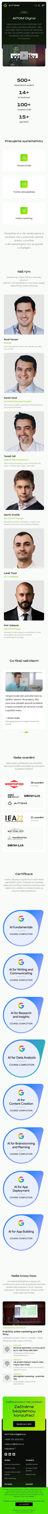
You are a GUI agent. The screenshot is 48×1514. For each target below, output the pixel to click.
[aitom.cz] (11, 5)
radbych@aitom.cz (14, 1444)
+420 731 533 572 (14, 1439)
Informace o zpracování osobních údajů (14, 1501)
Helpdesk (9, 1449)
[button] (24, 12)
